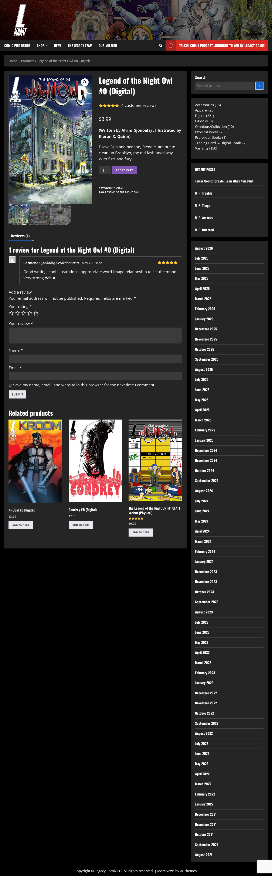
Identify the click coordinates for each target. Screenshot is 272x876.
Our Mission (108, 45)
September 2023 (206, 601)
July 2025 (201, 379)
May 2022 (201, 763)
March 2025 (203, 419)
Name (16, 350)
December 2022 (206, 692)
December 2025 (206, 328)
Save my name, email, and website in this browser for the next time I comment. (84, 384)
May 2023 (201, 642)
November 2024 (206, 460)
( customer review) (138, 105)
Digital (118, 188)
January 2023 (204, 682)
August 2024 (204, 490)
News (57, 45)
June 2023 (202, 632)
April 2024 (202, 531)
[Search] (259, 86)
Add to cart (124, 170)
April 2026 (202, 288)
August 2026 (204, 248)
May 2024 (201, 521)
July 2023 (201, 622)
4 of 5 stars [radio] (29, 313)
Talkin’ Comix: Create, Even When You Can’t (224, 181)
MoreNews (165, 871)
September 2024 (206, 480)
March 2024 (203, 541)
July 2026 (201, 258)
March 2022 (203, 783)
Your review (21, 323)
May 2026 (201, 278)
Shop (40, 45)
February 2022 (205, 794)
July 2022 (201, 743)
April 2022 (202, 773)
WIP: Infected (204, 229)
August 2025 (204, 369)
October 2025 (204, 349)
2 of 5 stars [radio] (17, 313)
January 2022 (204, 804)
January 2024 (204, 561)
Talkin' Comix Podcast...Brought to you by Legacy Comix (222, 45)
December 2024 (206, 450)
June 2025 (202, 389)
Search (201, 77)
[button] (85, 82)
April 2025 (202, 409)
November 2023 (206, 581)
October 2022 (204, 713)
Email (15, 367)
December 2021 (206, 814)
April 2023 (202, 652)
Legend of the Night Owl (122, 192)
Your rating (20, 306)
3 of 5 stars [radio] (23, 313)
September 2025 (206, 359)
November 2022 (206, 702)
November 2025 (206, 339)
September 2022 (206, 723)
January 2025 (204, 440)
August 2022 (204, 733)
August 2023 (204, 612)
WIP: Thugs (202, 205)
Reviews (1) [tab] (20, 235)
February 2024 (205, 551)
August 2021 (203, 854)
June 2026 (202, 268)
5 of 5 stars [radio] (35, 313)
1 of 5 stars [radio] (11, 313)
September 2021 (206, 844)
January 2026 (204, 318)
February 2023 (205, 672)
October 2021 (204, 834)
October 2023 (204, 591)
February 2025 (205, 429)
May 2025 (201, 399)
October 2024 (204, 470)
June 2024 (202, 510)
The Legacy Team (80, 45)
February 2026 (205, 308)
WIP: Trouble (203, 193)
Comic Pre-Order (17, 45)
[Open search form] (160, 46)
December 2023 (206, 571)
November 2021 (206, 824)
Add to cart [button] (20, 525)
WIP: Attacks (204, 217)
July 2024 (201, 500)
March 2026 (203, 298)
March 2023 (203, 662)
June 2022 (202, 753)
